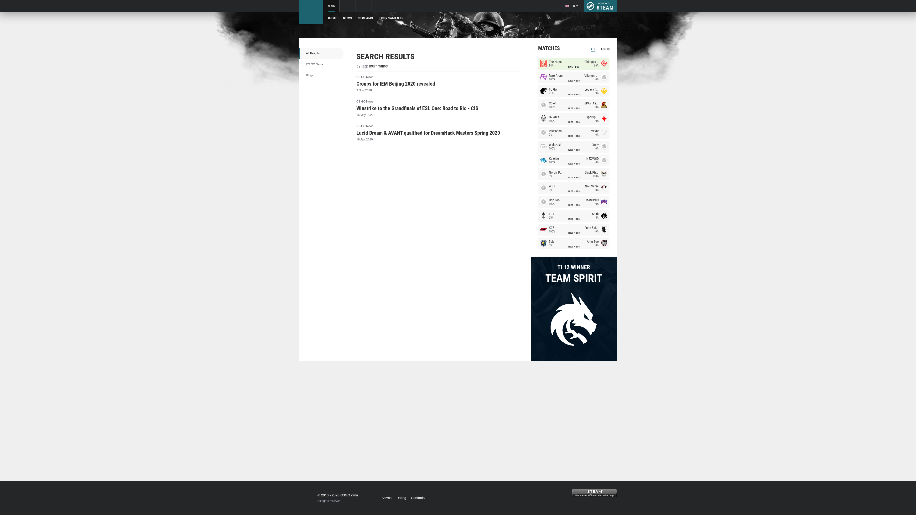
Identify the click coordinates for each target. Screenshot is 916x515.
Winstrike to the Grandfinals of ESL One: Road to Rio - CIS (417, 108)
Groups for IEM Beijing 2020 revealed (395, 84)
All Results (313, 53)
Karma (387, 498)
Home (332, 18)
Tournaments (391, 18)
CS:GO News (314, 64)
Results (604, 49)
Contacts (418, 498)
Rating (401, 498)
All (593, 49)
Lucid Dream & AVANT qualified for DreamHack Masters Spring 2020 (428, 133)
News (331, 6)
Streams (365, 18)
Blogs (309, 75)
